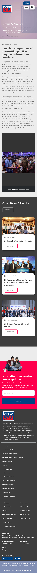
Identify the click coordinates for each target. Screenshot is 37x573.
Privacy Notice (25, 514)
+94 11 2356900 (7, 544)
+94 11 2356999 (24, 544)
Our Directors (8, 473)
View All (7, 210)
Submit (18, 401)
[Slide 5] (23, 189)
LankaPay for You (9, 450)
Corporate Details (9, 496)
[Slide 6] (27, 189)
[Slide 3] (16, 189)
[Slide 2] (13, 189)
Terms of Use (25, 511)
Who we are (8, 469)
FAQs (5, 511)
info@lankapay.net (8, 550)
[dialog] (18, 567)
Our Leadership (9, 477)
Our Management (9, 481)
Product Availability (10, 526)
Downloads (7, 507)
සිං (25, 3)
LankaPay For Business (11, 454)
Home (4, 36)
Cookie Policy (25, 518)
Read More (11, 246)
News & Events (13, 36)
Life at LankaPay (9, 488)
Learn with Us (8, 522)
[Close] (35, 563)
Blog (5, 465)
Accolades (7, 492)
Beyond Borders (9, 485)
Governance (8, 518)
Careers (24, 503)
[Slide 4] (20, 189)
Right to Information (10, 514)
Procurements (8, 503)
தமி (28, 3)
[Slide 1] (9, 189)
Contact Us (24, 507)
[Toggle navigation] (26, 7)
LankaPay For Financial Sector (13, 458)
